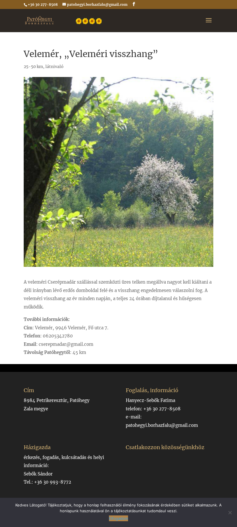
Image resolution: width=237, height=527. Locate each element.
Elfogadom (118, 518)
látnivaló (54, 66)
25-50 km (33, 66)
